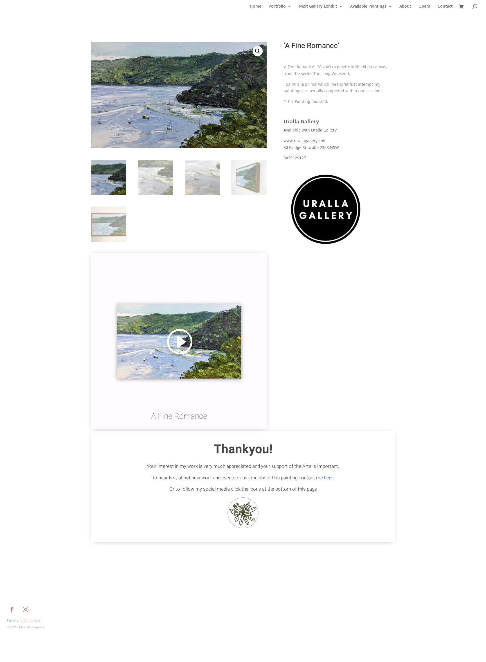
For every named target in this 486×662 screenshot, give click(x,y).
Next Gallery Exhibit (318, 6)
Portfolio (277, 6)
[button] (258, 51)
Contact (445, 6)
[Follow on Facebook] (12, 609)
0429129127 (295, 157)
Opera (424, 6)
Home (255, 6)
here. (329, 477)
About (405, 6)
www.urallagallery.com (305, 140)
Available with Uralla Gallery (310, 130)
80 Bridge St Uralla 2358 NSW (311, 147)
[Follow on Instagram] (25, 609)
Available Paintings (368, 6)
